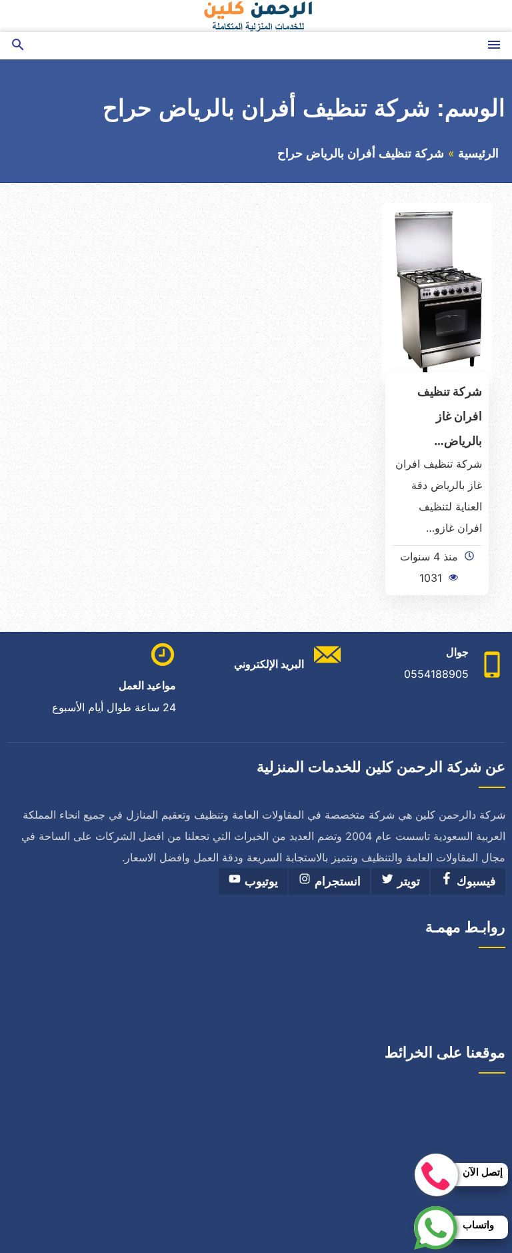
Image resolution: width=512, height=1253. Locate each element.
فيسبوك (474, 881)
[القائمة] (494, 45)
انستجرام (336, 881)
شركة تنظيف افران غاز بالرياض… (449, 416)
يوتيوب (259, 881)
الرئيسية (478, 153)
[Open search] (18, 45)
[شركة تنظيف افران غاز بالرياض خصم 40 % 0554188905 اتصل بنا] (437, 293)
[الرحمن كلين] (256, 16)
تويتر (407, 881)
